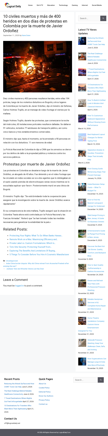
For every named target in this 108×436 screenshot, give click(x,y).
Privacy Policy (44, 400)
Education (51, 5)
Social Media (97, 5)
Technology (63, 5)
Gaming (75, 5)
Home (30, 5)
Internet (85, 5)
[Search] (103, 18)
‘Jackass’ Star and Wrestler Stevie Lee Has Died (25, 269)
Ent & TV (40, 5)
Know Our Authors (46, 396)
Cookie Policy (44, 388)
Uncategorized (12, 261)
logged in (19, 285)
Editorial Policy (45, 392)
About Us (42, 384)
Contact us (43, 404)
